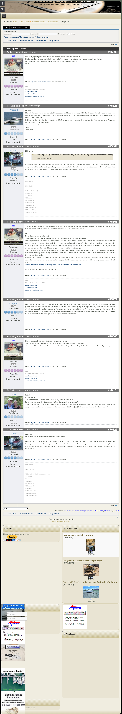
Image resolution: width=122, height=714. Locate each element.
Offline (14, 80)
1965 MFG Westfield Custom (78, 535)
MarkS (101, 511)
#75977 (112, 299)
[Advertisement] (76, 667)
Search (25, 27)
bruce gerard (84, 511)
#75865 (112, 221)
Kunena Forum (65, 521)
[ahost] (75, 617)
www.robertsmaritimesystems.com (35, 96)
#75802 (112, 52)
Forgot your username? (28, 37)
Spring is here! (54, 41)
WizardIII (14, 110)
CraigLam (13, 303)
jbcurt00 (116, 511)
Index (6, 27)
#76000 (112, 336)
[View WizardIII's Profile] (14, 118)
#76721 (112, 429)
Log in (32, 82)
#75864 (112, 146)
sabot (13, 394)
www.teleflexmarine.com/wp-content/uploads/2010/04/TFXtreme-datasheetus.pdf (53, 265)
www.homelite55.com (31, 94)
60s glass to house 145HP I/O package (82, 560)
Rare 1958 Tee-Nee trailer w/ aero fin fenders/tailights (90, 582)
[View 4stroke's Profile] (14, 159)
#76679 (112, 390)
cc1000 (95, 511)
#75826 (112, 105)
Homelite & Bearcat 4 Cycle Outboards (45, 22)
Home (15, 22)
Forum (21, 22)
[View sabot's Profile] (14, 402)
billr (13, 56)
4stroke (13, 150)
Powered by (56, 521)
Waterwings (108, 511)
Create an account (43, 37)
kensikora (67, 511)
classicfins (75, 511)
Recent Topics (16, 27)
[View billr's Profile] (14, 67)
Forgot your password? (12, 37)
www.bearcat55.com (31, 91)
